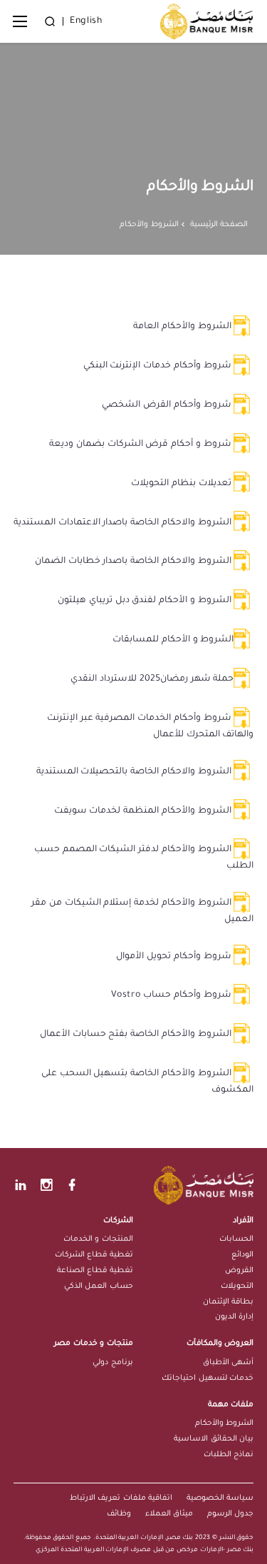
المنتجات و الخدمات (98, 1239)
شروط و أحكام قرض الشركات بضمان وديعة (141, 445)
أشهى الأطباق (228, 1363)
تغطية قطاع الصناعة (95, 1270)
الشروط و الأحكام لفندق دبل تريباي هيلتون (146, 601)
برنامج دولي (113, 1363)
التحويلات (237, 1286)
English (86, 21)
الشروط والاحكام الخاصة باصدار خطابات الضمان (134, 562)
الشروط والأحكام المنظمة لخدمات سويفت (144, 811)
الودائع (242, 1255)
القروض (239, 1270)
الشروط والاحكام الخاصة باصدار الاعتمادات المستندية (124, 523)
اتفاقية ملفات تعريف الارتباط (121, 1498)
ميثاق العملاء (169, 1514)
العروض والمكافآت (220, 1343)
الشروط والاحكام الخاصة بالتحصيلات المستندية (135, 772)
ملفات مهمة (231, 1405)
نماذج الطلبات (229, 1455)
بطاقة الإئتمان (228, 1302)
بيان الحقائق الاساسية (213, 1439)
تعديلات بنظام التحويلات (182, 484)
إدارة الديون (234, 1317)
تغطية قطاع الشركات (94, 1255)
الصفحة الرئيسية (219, 224)
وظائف (119, 1514)
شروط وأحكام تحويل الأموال (175, 957)
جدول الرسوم (230, 1514)
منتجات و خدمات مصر (93, 1343)
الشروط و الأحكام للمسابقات (173, 640)
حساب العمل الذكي (98, 1286)
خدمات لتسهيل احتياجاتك (207, 1378)
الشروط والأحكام (224, 1423)
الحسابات (236, 1239)
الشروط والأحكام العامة (183, 327)
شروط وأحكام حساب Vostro (172, 995)
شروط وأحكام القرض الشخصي (168, 405)
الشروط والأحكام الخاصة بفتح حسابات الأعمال (137, 1035)
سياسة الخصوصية (220, 1498)
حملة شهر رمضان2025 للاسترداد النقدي (152, 679)
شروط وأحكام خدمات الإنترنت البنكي (158, 366)
